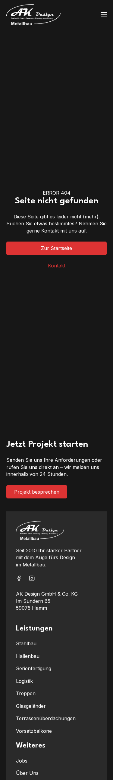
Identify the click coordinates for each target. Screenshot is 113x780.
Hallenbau (27, 656)
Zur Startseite (56, 248)
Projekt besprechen (36, 492)
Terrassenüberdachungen (46, 718)
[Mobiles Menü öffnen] (104, 14)
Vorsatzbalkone (34, 731)
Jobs (21, 761)
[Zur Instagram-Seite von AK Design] (32, 579)
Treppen (26, 693)
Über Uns (27, 773)
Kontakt (56, 266)
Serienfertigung (33, 668)
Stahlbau (26, 643)
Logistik (24, 681)
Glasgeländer (31, 706)
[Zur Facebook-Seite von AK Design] (19, 579)
